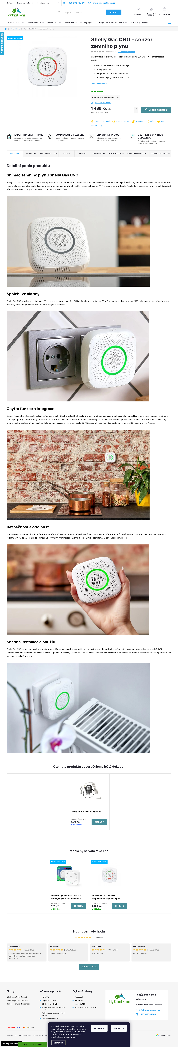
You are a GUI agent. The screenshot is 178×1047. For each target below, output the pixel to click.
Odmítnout (99, 1028)
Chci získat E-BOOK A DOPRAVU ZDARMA (89, 537)
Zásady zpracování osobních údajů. (89, 546)
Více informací (70, 1037)
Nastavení (58, 1043)
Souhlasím (119, 1028)
